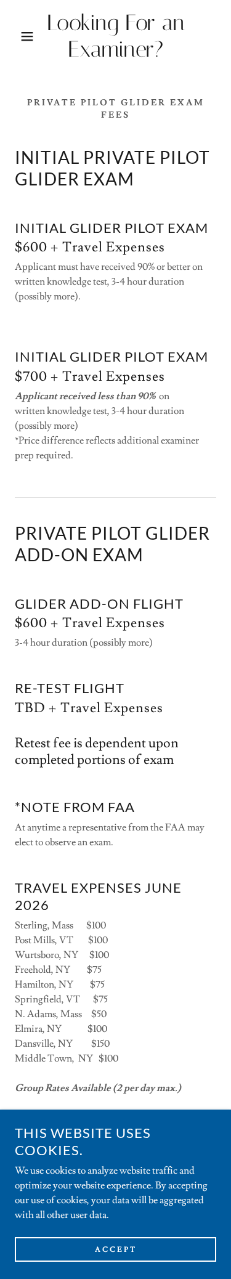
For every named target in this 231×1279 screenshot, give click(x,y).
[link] (115, 36)
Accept (116, 1249)
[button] (18, 36)
